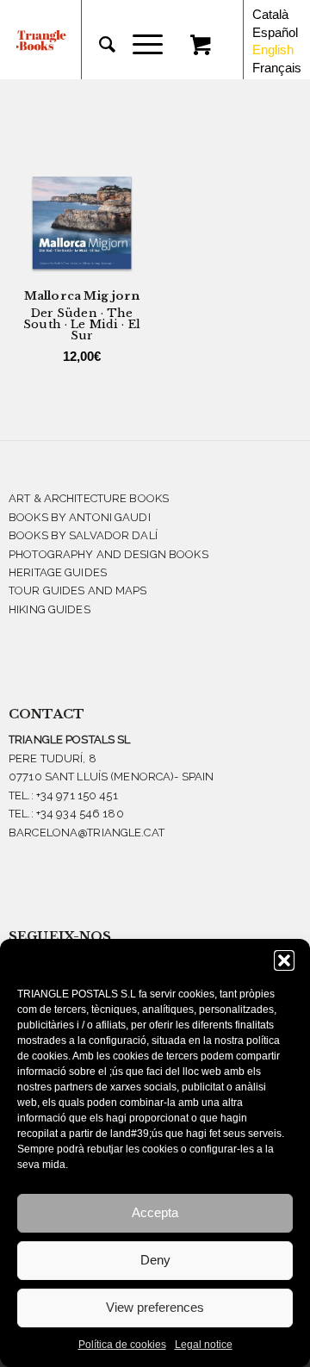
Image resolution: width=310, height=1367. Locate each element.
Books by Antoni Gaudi (80, 517)
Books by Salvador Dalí (83, 535)
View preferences (155, 1307)
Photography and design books (108, 554)
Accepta (155, 1212)
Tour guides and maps (78, 590)
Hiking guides (49, 609)
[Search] (98, 44)
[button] (284, 960)
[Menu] (139, 44)
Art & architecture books (89, 498)
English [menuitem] (273, 49)
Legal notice (203, 1345)
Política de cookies (122, 1345)
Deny (155, 1259)
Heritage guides (58, 572)
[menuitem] (98, 44)
